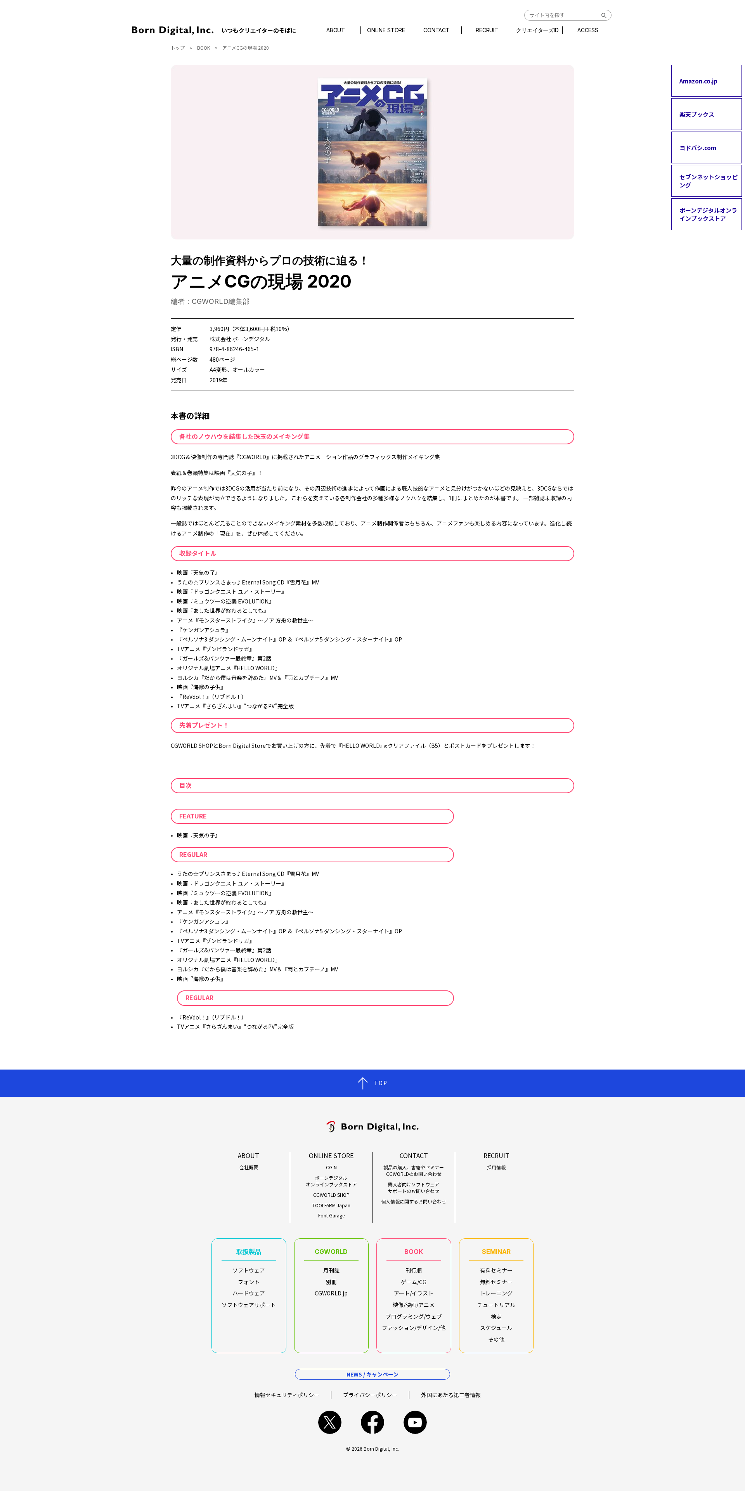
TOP (381, 1083)
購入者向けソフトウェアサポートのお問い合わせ (413, 1187)
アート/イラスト (413, 1293)
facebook (372, 1422)
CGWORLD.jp (331, 1293)
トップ (178, 47)
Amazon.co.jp (698, 80)
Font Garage (331, 1215)
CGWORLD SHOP (331, 1195)
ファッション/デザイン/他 (413, 1327)
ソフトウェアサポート (249, 1305)
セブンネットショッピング (708, 181)
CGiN (331, 1167)
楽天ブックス (696, 114)
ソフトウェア (248, 1270)
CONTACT (436, 30)
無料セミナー (496, 1282)
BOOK (203, 47)
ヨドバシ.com (697, 147)
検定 (496, 1316)
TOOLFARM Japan (331, 1205)
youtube (415, 1422)
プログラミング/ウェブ (414, 1316)
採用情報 (496, 1167)
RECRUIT (487, 30)
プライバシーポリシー (370, 1395)
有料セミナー (496, 1270)
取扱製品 (248, 1251)
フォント (249, 1282)
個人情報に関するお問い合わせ (413, 1201)
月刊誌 (331, 1270)
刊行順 (413, 1270)
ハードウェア (248, 1293)
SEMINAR (496, 1251)
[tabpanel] (372, 152)
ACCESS (587, 30)
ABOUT (335, 30)
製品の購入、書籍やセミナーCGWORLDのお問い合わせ (413, 1170)
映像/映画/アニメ (414, 1305)
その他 (496, 1339)
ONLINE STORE (386, 30)
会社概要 (248, 1167)
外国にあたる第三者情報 (451, 1395)
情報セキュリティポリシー (287, 1395)
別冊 (331, 1282)
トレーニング (496, 1293)
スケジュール (496, 1327)
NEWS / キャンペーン (372, 1374)
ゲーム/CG (413, 1282)
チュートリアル (496, 1305)
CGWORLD (331, 1251)
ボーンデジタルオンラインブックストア (708, 214)
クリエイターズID (537, 30)
